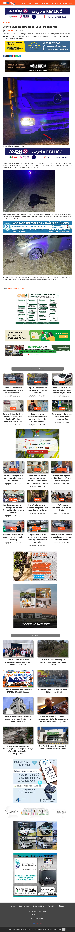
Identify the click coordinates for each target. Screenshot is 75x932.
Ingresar (62, 906)
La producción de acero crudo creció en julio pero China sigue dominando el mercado (37, 538)
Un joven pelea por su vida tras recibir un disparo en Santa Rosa (37, 390)
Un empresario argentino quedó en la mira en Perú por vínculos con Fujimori (61, 478)
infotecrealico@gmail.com (37, 918)
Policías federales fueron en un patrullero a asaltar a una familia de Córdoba (13, 390)
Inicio (23, 3)
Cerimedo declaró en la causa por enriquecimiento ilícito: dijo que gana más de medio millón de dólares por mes (53, 719)
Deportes (30, 3)
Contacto (13, 906)
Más (70, 3)
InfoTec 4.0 (9, 30)
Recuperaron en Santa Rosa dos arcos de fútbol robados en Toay (62, 416)
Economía (37, 470)
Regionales (45, 3)
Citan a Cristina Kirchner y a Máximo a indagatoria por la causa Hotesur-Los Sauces (37, 507)
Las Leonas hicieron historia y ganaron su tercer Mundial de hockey (13, 537)
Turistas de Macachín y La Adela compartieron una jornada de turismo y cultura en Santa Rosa (18, 662)
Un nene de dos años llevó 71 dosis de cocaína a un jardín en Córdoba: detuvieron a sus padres (13, 418)
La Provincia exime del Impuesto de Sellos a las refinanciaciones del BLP (53, 747)
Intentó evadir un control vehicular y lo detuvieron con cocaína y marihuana (62, 390)
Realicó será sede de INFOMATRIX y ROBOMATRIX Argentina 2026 (19, 690)
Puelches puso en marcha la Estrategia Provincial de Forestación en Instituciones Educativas (13, 509)
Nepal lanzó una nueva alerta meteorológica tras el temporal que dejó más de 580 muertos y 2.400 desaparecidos (18, 750)
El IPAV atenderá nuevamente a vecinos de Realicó (61, 507)
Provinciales (13, 470)
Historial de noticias (24, 906)
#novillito (16, 288)
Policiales (55, 3)
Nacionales (63, 3)
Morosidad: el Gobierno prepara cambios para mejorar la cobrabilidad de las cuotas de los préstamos (37, 479)
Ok (63, 929)
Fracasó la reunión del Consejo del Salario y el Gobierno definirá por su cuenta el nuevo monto (18, 719)
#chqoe (10, 288)
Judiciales (37, 499)
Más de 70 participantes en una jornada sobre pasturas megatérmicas (13, 478)
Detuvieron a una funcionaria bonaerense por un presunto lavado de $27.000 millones (37, 418)
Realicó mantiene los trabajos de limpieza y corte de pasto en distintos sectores (53, 662)
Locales (37, 3)
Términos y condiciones (38, 906)
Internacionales (61, 470)
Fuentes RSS (51, 906)
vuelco (22, 288)
